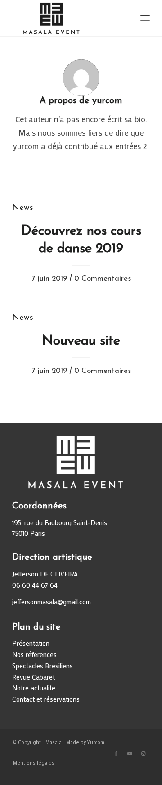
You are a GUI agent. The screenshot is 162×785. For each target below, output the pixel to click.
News (22, 208)
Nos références (34, 654)
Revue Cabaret (33, 676)
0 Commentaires (102, 278)
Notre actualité (33, 687)
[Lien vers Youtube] (129, 753)
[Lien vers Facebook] (116, 753)
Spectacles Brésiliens (42, 665)
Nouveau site (81, 341)
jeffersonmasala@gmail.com (51, 601)
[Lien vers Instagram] (143, 753)
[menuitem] (31, 763)
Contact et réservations (46, 698)
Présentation (31, 643)
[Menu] (145, 18)
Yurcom (95, 742)
